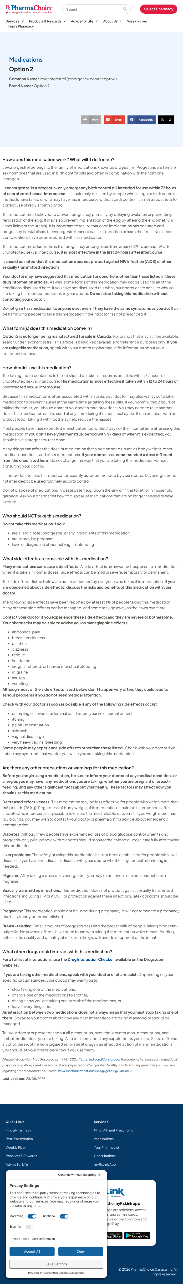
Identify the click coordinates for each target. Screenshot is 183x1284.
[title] (111, 1235)
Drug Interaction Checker (91, 959)
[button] (91, 119)
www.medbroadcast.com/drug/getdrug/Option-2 (95, 1071)
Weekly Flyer (137, 21)
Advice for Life (82, 21)
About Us (110, 21)
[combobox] (92, 9)
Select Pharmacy (158, 9)
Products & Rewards (45, 21)
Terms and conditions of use (99, 1059)
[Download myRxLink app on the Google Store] (137, 1235)
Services (12, 21)
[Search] (127, 9)
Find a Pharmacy (21, 26)
